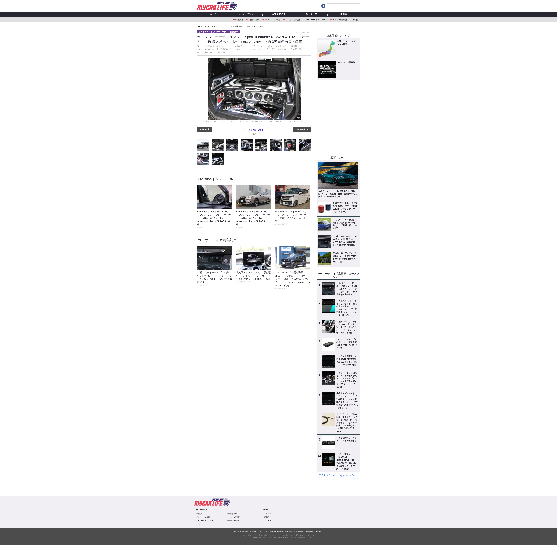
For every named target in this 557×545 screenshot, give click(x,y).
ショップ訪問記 (293, 19)
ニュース (267, 514)
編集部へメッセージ (240, 531)
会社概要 (288, 531)
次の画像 (301, 129)
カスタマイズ (279, 14)
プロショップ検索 (272, 19)
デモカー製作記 (340, 19)
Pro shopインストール (215, 179)
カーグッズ (311, 14)
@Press (319, 531)
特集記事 (239, 19)
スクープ (267, 521)
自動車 (343, 14)
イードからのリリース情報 (303, 531)
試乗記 (266, 517)
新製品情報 (254, 19)
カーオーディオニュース (316, 19)
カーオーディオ (246, 14)
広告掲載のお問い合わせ (259, 531)
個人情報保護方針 (276, 531)
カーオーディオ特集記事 (217, 240)
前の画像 (205, 129)
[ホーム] (198, 26)
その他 (355, 19)
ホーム (213, 14)
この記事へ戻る (255, 131)
